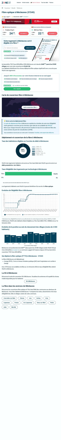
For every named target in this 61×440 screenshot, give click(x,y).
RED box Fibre (35, 29)
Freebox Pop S (6, 29)
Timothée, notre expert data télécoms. (44, 132)
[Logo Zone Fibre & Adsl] (6, 3)
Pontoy (17, 302)
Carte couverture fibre (29, 107)
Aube (5, 307)
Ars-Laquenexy (28, 302)
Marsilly (13, 307)
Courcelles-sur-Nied (9, 298)
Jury (30, 298)
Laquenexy (7, 302)
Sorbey (38, 298)
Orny (46, 298)
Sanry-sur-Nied (41, 302)
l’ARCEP (50, 125)
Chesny (22, 298)
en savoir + (15, 250)
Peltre (52, 302)
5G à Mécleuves (30, 281)
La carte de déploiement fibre (12, 123)
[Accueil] (2, 8)
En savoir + (26, 16)
